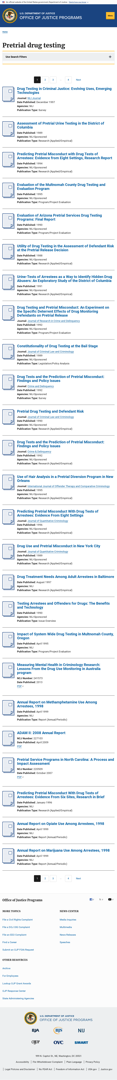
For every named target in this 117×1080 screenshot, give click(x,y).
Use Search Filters (16, 56)
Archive (6, 968)
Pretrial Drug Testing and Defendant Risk (50, 411)
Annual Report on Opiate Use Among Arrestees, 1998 (60, 824)
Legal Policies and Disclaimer (20, 1069)
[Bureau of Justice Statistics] (58, 1035)
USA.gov (92, 1069)
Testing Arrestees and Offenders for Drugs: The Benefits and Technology (63, 605)
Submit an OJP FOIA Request (18, 949)
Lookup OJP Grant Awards (16, 983)
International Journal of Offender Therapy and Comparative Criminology (69, 486)
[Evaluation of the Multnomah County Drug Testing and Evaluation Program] (8, 197)
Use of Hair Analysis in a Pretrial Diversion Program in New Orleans (65, 479)
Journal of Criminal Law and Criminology (51, 351)
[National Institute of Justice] (81, 1033)
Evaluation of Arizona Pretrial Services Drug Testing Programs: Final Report (59, 217)
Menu (110, 16)
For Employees (10, 975)
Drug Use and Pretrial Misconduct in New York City (58, 546)
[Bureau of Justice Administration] (35, 1033)
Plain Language (74, 1062)
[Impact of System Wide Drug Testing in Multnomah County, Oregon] (8, 646)
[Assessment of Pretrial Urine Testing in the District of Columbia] (8, 135)
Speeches (65, 942)
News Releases (68, 934)
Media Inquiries (68, 919)
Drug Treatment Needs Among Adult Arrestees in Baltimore (65, 577)
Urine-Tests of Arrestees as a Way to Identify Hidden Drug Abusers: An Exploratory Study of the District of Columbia (64, 279)
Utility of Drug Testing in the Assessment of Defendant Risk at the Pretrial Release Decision (65, 248)
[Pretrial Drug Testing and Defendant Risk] (8, 423)
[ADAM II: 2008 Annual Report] (8, 745)
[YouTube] (111, 901)
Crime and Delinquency (41, 386)
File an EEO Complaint (14, 934)
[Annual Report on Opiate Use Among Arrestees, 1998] (8, 836)
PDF (19, 686)
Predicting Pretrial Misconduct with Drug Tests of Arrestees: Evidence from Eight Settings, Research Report (64, 156)
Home (5, 32)
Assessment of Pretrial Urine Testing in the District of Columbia (60, 125)
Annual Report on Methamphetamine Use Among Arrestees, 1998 (57, 704)
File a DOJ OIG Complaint (16, 927)
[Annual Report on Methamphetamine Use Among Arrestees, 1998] (8, 714)
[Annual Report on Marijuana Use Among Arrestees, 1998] (8, 862)
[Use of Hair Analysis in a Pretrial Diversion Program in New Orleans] (8, 489)
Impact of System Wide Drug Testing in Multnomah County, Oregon (65, 636)
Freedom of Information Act (70, 1069)
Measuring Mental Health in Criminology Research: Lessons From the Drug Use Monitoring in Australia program (59, 669)
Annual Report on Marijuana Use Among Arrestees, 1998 (63, 850)
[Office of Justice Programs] (9, 15)
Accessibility (22, 1062)
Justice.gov (106, 1069)
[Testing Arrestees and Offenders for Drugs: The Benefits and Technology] (8, 615)
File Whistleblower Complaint (48, 1062)
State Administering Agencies (18, 998)
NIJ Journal (34, 98)
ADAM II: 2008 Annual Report (41, 733)
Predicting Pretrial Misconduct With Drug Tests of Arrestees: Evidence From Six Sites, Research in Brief (61, 795)
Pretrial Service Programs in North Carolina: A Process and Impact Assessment (65, 761)
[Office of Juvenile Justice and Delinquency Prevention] (36, 1045)
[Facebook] (93, 901)
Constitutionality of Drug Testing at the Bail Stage (57, 346)
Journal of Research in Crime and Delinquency (54, 320)
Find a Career (9, 942)
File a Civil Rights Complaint (17, 919)
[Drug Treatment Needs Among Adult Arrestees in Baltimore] (8, 589)
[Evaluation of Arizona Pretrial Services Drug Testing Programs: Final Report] (8, 227)
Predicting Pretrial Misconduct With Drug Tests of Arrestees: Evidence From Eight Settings (57, 513)
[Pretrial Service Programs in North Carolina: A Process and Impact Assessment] (8, 771)
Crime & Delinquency (39, 451)
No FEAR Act (45, 1069)
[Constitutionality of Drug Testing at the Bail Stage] (8, 358)
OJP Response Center (14, 990)
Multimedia (66, 927)
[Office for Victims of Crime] (58, 1044)
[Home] (51, 16)
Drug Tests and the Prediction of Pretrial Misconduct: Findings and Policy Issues (60, 379)
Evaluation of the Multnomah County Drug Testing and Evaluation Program (61, 187)
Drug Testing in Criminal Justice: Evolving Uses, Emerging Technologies (64, 91)
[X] (102, 901)
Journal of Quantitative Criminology (48, 520)
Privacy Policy (93, 1062)
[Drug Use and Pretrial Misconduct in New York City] (8, 558)
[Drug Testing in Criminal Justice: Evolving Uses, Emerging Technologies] (8, 101)
